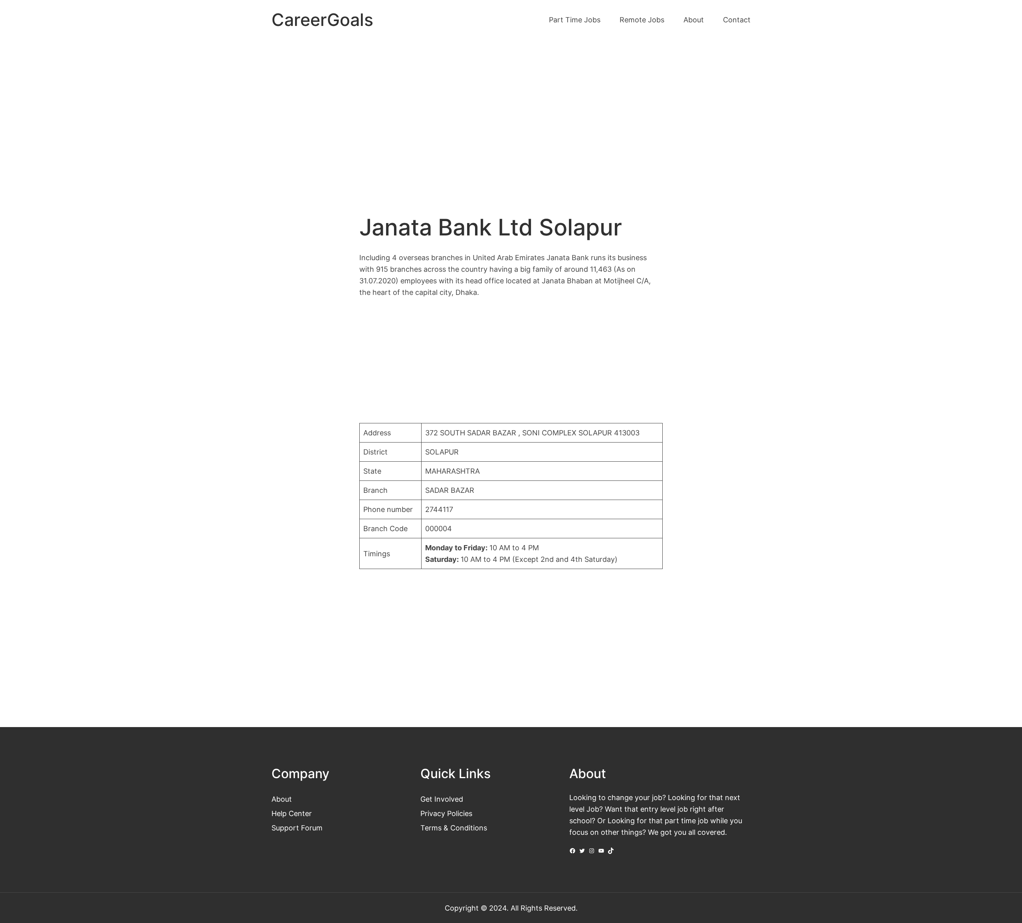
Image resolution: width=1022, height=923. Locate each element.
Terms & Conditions (453, 827)
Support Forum (297, 827)
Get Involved (441, 799)
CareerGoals (322, 20)
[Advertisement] (511, 107)
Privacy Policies (446, 813)
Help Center (291, 813)
